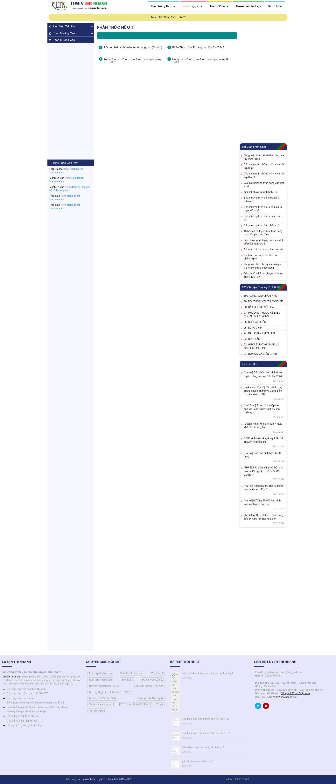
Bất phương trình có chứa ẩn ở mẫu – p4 (261, 199)
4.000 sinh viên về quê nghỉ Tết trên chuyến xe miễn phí (264, 440)
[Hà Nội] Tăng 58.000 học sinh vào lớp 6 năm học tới (262, 502)
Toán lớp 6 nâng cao (131, 673)
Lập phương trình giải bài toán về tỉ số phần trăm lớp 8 (264, 242)
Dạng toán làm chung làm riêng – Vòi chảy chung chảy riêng (262, 266)
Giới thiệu (275, 6)
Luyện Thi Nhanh (106, 779)
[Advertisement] (70, 101)
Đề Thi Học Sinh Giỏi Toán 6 (135, 704)
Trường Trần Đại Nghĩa (150, 698)
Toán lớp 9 (127, 679)
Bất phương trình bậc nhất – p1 (261, 225)
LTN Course (56, 168)
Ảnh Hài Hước (97, 710)
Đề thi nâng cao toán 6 (101, 704)
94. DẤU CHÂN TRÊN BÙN (259, 333)
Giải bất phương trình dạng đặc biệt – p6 (264, 184)
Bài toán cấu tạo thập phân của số (263, 249)
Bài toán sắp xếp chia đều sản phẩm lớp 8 (261, 257)
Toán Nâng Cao (161, 6)
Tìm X (159, 704)
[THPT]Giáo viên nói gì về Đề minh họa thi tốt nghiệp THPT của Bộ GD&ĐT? (263, 471)
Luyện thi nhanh (12, 676)
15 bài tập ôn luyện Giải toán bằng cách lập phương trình (263, 233)
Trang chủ (156, 17)
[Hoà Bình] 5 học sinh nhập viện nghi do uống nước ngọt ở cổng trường (262, 409)
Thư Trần (54, 195)
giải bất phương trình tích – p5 (261, 192)
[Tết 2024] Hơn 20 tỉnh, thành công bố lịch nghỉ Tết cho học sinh (263, 517)
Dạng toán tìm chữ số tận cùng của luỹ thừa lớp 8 (264, 157)
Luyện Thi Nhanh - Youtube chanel (266, 706)
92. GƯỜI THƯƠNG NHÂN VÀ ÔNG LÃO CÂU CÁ (261, 346)
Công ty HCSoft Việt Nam (295, 693)
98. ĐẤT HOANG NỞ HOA (259, 307)
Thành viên (217, 6)
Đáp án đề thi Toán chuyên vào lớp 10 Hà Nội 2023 (263, 275)
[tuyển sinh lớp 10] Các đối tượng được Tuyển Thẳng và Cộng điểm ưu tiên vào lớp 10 (263, 391)
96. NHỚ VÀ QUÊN (255, 322)
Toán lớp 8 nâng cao (100, 679)
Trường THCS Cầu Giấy (102, 698)
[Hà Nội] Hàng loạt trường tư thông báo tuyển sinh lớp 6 (263, 487)
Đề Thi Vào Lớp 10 (152, 679)
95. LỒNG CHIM (253, 327)
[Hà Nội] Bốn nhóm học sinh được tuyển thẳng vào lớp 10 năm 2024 (263, 374)
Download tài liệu (248, 6)
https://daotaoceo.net (285, 697)
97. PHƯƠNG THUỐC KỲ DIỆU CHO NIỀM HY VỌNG (262, 314)
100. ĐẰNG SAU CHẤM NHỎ (260, 295)
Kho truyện (190, 6)
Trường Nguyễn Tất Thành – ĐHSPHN (110, 692)
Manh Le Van (56, 177)
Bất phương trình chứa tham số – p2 (263, 218)
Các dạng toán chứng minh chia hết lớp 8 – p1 (264, 175)
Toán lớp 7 (157, 673)
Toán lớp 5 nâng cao (100, 673)
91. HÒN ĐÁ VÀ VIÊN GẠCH (260, 353)
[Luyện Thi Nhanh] (80, 5)
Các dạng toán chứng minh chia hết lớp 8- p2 (264, 166)
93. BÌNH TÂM (252, 338)
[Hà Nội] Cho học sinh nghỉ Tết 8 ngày (262, 455)
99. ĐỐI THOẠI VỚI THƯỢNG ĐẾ (263, 301)
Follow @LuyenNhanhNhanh (259, 706)
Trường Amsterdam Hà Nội (104, 685)
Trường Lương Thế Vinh (149, 685)
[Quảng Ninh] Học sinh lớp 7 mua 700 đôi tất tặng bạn (263, 425)
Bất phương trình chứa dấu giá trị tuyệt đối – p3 (263, 209)
